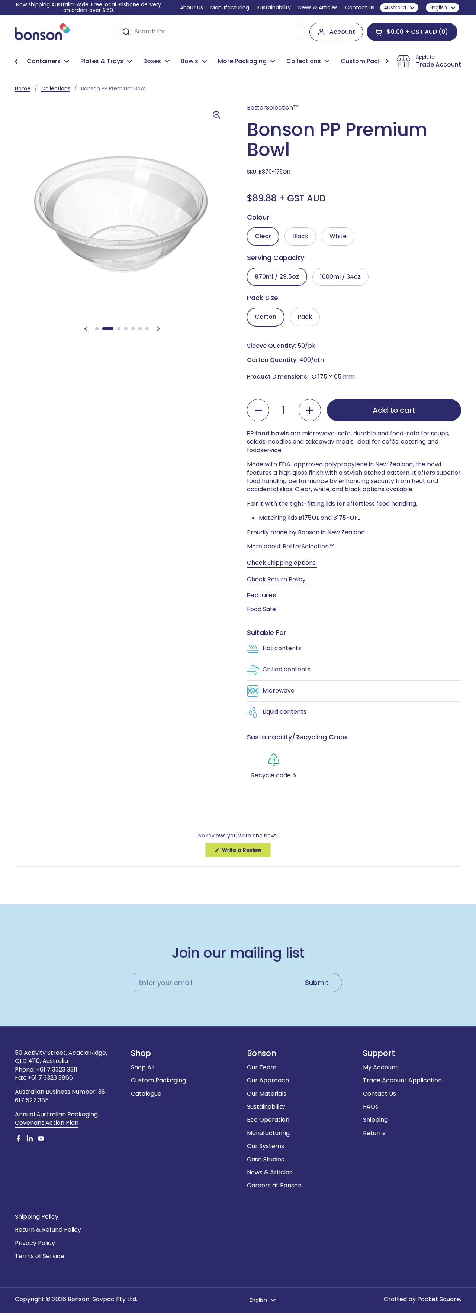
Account (342, 31)
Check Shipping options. (282, 562)
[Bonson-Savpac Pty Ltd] (42, 31)
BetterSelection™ (309, 546)
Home (22, 88)
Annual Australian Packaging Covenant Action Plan (56, 1118)
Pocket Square (438, 1299)
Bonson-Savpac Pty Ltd (102, 1299)
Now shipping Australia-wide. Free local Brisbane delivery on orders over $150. (88, 7)
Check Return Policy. (277, 579)
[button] (412, 32)
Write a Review (246, 851)
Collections (55, 88)
